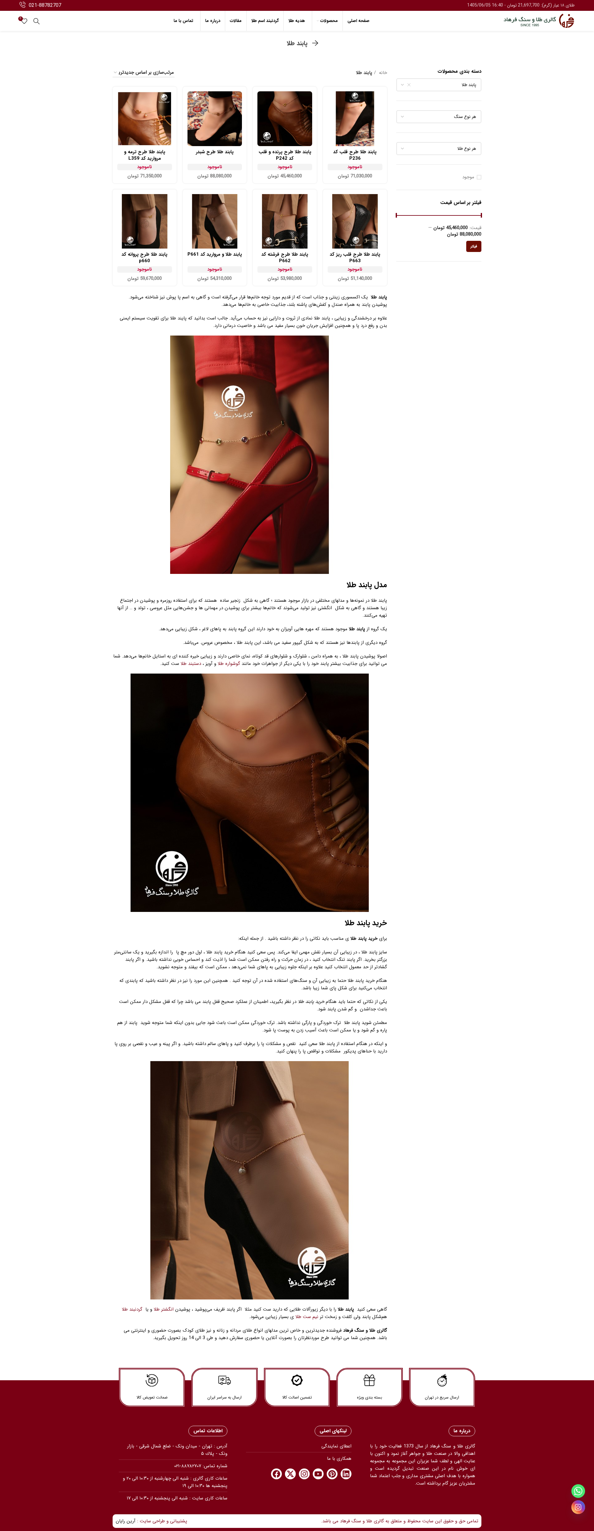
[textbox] (465, 116)
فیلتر (474, 246)
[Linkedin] (346, 1473)
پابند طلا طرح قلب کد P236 (355, 155)
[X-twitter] (290, 1473)
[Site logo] (539, 20)
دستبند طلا (191, 663)
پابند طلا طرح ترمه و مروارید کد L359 (144, 155)
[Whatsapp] (578, 1491)
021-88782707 (45, 5)
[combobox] (439, 84)
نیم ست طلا (306, 1317)
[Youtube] (318, 1473)
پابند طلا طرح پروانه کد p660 (144, 258)
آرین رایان (126, 1521)
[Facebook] (276, 1473)
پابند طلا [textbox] (469, 84)
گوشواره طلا (229, 663)
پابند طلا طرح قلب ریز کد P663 (355, 258)
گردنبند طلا (132, 1309)
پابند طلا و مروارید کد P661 (214, 254)
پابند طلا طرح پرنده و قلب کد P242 (285, 155)
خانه (382, 72)
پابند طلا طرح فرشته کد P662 (284, 258)
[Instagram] (304, 1473)
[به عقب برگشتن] (315, 43)
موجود (468, 177)
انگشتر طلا (164, 1309)
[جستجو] (36, 21)
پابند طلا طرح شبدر (215, 152)
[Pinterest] (332, 1473)
